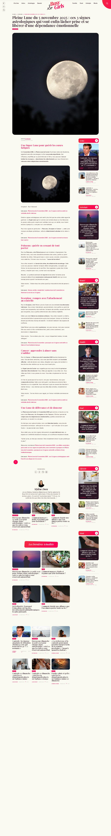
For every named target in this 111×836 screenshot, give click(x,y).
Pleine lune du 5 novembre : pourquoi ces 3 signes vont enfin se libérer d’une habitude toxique (45, 450)
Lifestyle (88, 3)
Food (81, 3)
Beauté (39, 3)
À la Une (16, 3)
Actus (23, 3)
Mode (95, 3)
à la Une (14, 14)
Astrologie (31, 3)
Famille (74, 3)
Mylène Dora (28, 138)
